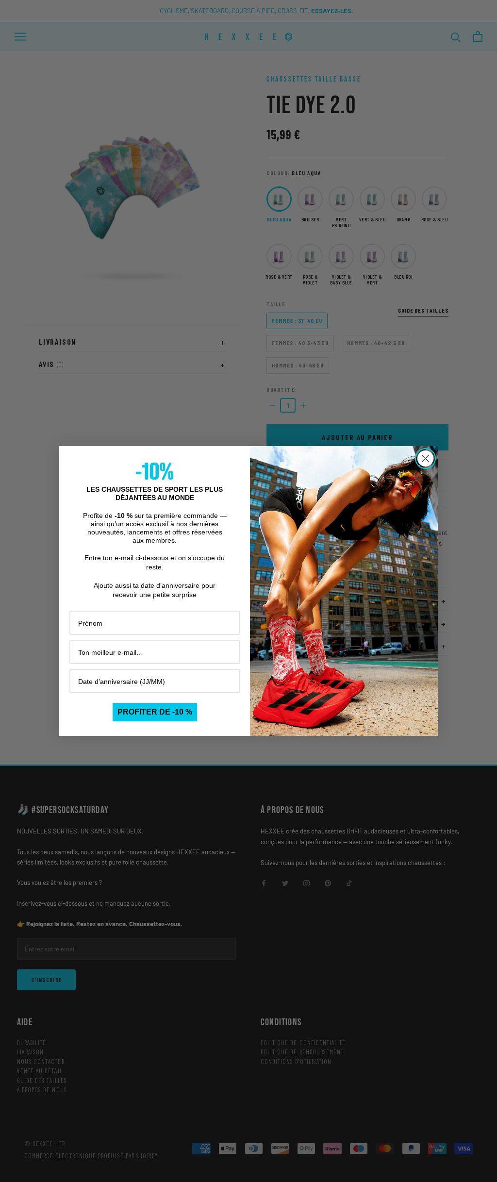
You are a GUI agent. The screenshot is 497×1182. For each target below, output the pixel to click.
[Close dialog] (425, 458)
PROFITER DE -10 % (154, 712)
